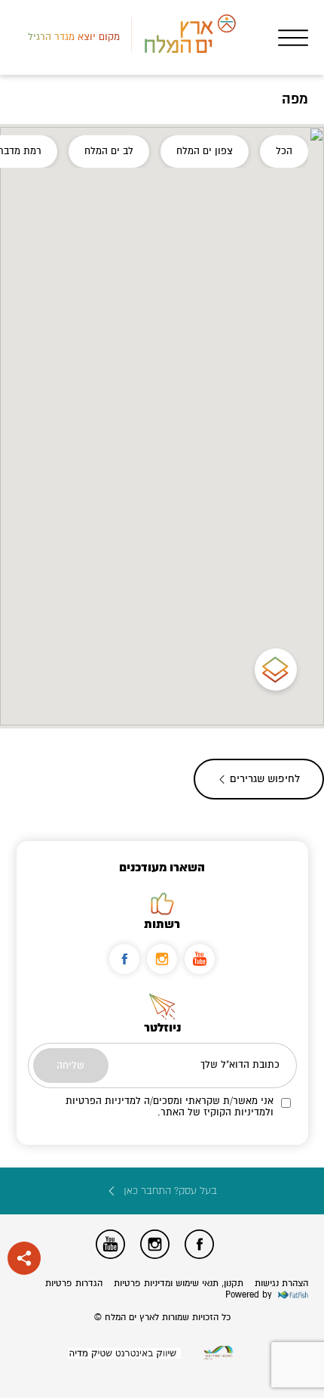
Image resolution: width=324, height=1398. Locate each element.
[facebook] (124, 959)
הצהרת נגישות (281, 1283)
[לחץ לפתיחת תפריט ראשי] (293, 38)
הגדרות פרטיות (73, 1283)
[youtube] (200, 959)
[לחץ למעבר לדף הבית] (218, 1353)
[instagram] (162, 959)
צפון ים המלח (204, 151)
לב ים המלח (108, 151)
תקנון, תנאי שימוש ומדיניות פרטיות (178, 1283)
